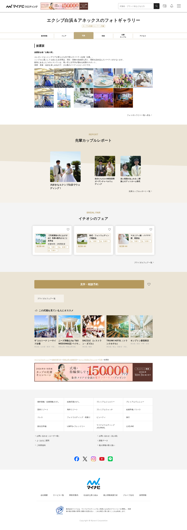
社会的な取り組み (91, 495)
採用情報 (143, 495)
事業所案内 (73, 495)
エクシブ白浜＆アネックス (88, 360)
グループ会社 (128, 495)
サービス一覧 (58, 495)
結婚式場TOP (56, 360)
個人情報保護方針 (110, 495)
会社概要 (44, 495)
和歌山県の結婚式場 (70, 360)
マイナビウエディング (42, 360)
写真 (100, 360)
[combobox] (136, 6)
